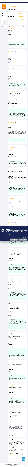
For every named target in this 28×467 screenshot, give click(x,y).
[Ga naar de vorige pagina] (14, 406)
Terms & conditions (18, 464)
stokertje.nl (19, 435)
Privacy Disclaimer (7, 464)
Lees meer (9, 55)
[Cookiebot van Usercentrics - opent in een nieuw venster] (24, 226)
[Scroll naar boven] (26, 465)
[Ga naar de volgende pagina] (19, 406)
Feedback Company (14, 465)
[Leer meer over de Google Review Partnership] (10, 459)
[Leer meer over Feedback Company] (23, 454)
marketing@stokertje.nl (21, 433)
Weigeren (14, 239)
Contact (14, 464)
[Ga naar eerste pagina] (12, 406)
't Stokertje (10, 4)
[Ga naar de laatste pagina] (22, 406)
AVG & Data (11, 464)
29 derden (7, 234)
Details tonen (24, 237)
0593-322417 (20, 434)
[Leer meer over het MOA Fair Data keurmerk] (17, 454)
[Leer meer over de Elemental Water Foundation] (23, 459)
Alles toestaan (23, 239)
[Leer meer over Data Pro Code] (10, 454)
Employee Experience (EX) (17, 445)
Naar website (3, 9)
